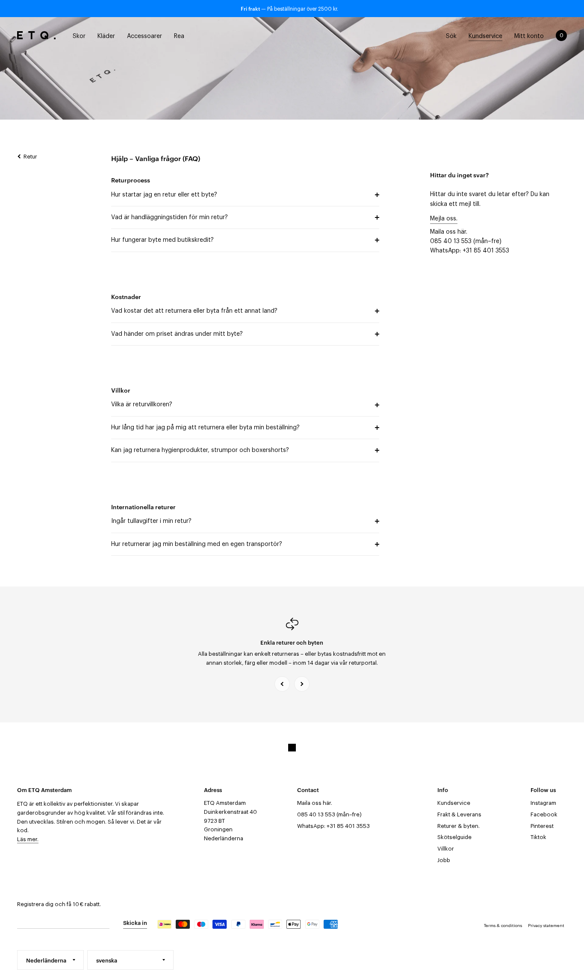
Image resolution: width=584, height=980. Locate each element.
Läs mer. (27, 839)
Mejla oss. (443, 219)
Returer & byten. (458, 826)
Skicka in (135, 922)
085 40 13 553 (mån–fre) (465, 241)
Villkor (445, 848)
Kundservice (453, 803)
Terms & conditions (503, 926)
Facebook (544, 814)
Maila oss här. (448, 232)
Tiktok (538, 837)
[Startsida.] (36, 35)
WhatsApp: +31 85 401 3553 (469, 251)
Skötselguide (454, 837)
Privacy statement (546, 926)
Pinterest (542, 826)
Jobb (443, 860)
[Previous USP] (282, 684)
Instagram (543, 803)
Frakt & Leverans (459, 814)
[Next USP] (302, 684)
